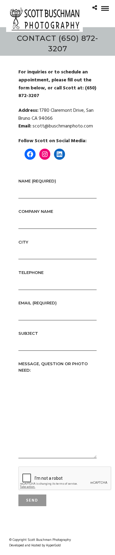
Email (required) (37, 302)
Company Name (35, 211)
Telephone (31, 272)
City (23, 242)
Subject (28, 333)
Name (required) (37, 180)
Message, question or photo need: (53, 367)
